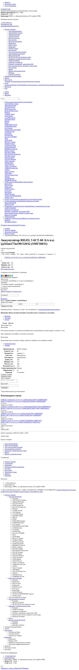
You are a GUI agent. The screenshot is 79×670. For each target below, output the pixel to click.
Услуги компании (10, 6)
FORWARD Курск (11, 126)
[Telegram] (12, 276)
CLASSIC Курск (10, 118)
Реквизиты (8, 85)
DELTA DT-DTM (14, 55)
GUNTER (8, 133)
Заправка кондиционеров (13, 76)
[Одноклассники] (4, 276)
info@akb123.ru (10, 658)
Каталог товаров (10, 29)
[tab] (7, 345)
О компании (9, 463)
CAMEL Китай (10, 114)
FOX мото (8, 190)
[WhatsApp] (10, 276)
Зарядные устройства (15, 62)
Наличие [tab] (7, 316)
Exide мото (12, 47)
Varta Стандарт (9, 171)
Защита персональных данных (25, 491)
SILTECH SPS (9, 204)
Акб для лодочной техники (17, 52)
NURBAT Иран (10, 144)
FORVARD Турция (11, 124)
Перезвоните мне (6, 24)
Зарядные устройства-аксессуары (19, 59)
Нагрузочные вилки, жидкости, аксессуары (22, 66)
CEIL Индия (9, 116)
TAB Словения (10, 161)
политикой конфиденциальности (49, 309)
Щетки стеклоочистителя (16, 71)
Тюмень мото (9, 197)
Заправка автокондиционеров (14, 467)
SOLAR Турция (10, 156)
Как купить (8, 80)
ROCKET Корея (10, 152)
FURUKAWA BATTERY (13, 130)
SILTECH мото (10, 194)
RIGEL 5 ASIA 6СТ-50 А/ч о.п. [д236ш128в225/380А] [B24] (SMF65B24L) (25, 408)
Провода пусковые (11, 215)
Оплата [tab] (7, 319)
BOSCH (7, 112)
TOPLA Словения (10, 166)
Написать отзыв (6, 376)
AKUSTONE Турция (15, 33)
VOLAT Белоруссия (11, 175)
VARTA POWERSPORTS (13, 196)
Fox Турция (8, 128)
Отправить (5, 387)
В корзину (4, 299)
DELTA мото (12, 45)
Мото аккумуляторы (15, 41)
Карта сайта (39, 491)
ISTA (6, 138)
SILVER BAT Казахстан (12, 154)
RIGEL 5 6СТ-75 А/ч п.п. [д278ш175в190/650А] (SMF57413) (20, 422)
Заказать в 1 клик (7, 306)
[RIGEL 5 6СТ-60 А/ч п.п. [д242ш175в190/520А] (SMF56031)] (25, 257)
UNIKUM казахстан (11, 168)
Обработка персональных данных (32, 85)
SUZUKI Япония (10, 159)
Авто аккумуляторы (15, 31)
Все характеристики (7, 269)
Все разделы (12, 40)
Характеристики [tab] (10, 344)
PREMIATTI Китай (11, 149)
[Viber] (8, 276)
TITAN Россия (9, 164)
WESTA (7, 177)
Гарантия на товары (33, 81)
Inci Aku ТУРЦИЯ (11, 137)
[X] (6, 276)
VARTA (7, 170)
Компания (8, 637)
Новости (7, 2)
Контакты (8, 87)
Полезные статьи (10, 4)
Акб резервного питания (16, 54)
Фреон (10, 69)
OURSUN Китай (10, 147)
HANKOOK (9, 135)
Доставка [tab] (8, 318)
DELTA (7, 121)
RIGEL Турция (9, 151)
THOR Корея (9, 163)
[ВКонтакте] (2, 276)
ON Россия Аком (10, 145)
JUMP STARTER (14, 60)
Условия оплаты (21, 81)
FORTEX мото (13, 48)
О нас (6, 83)
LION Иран (8, 140)
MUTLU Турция (10, 142)
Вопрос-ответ (16, 85)
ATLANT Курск (13, 36)
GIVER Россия (9, 131)
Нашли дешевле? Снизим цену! (11, 291)
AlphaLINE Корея (14, 34)
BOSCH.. (11, 73)
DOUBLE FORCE (14, 74)
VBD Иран (8, 173)
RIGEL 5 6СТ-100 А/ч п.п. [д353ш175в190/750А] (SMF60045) (21, 415)
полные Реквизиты (62, 490)
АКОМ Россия (9, 178)
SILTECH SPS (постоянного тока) (19, 57)
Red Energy (8, 192)
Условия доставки (10, 81)
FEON (7, 123)
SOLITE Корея (9, 157)
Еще (6, 88)
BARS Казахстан (14, 38)
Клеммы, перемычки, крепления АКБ (20, 64)
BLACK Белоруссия (11, 111)
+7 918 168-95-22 (6, 22)
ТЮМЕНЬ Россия (10, 180)
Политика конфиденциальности (53, 85)
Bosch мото (12, 43)
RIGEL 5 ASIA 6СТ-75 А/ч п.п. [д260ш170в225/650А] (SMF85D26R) (23, 401)
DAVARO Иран (10, 119)
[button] (13, 26)
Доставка (8, 468)
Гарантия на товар (11, 472)
